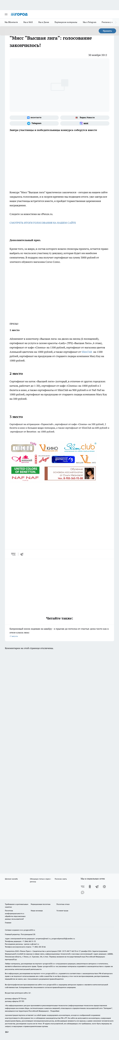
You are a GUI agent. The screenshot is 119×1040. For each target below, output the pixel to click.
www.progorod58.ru (27, 930)
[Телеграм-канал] (34, 123)
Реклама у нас (108, 22)
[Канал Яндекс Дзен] (104, 886)
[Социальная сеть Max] (84, 123)
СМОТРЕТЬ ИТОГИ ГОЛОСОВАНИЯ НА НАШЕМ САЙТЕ (43, 222)
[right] (115, 22)
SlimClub (87, 351)
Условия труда (62, 910)
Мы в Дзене (43, 22)
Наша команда (37, 910)
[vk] (13, 554)
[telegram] (23, 554)
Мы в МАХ (28, 22)
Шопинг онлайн (11, 879)
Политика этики (63, 904)
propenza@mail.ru (43, 938)
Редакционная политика (40, 904)
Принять (107, 31)
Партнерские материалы (66, 22)
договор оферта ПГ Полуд (15, 998)
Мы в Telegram (89, 22)
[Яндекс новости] (84, 117)
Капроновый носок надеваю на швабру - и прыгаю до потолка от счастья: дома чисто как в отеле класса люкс (59, 632)
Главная (8, 922)
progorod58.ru (48, 963)
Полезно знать (61, 879)
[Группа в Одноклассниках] (89, 886)
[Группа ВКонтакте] (34, 117)
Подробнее (54, 1011)
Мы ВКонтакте (11, 22)
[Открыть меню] (6, 14)
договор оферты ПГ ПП (14, 1001)
